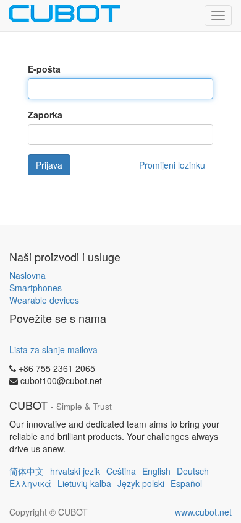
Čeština (121, 471)
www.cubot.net (203, 512)
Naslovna (27, 275)
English (156, 471)
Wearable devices (44, 300)
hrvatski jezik (75, 471)
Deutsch (193, 471)
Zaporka (45, 114)
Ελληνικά (30, 483)
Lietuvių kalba (84, 483)
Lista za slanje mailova (53, 349)
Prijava (49, 165)
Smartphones (35, 287)
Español (186, 483)
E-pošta (44, 69)
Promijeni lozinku (172, 165)
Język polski (140, 483)
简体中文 (26, 471)
